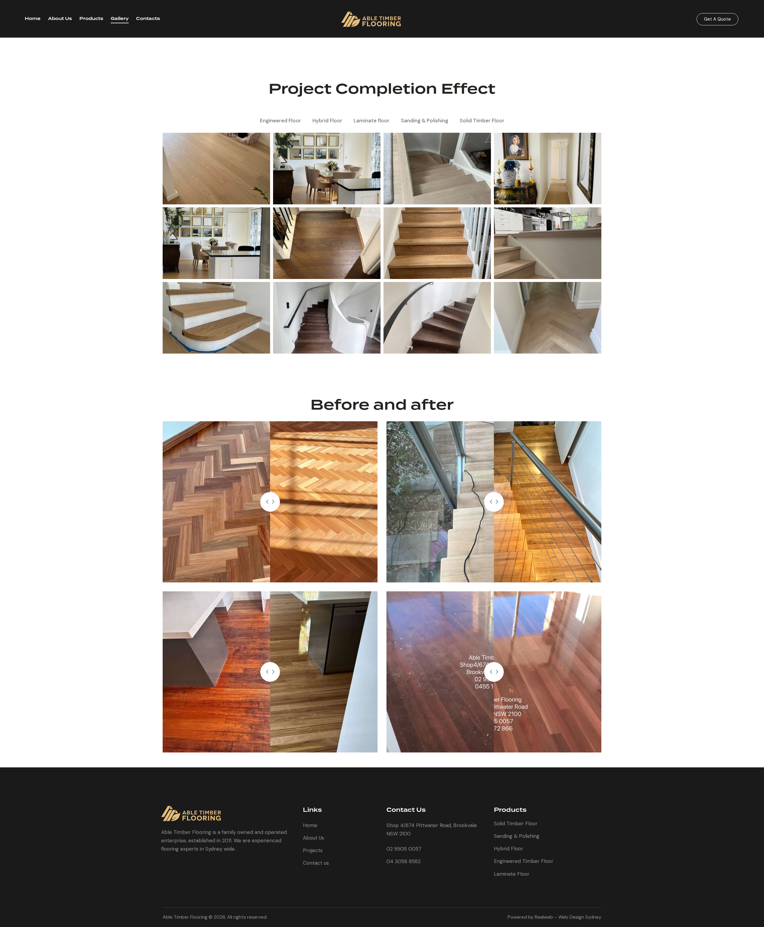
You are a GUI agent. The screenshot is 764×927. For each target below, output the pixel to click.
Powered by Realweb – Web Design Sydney (554, 917)
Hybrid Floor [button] (327, 120)
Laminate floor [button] (371, 120)
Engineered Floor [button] (280, 120)
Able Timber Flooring (185, 917)
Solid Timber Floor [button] (482, 120)
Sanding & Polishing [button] (424, 120)
